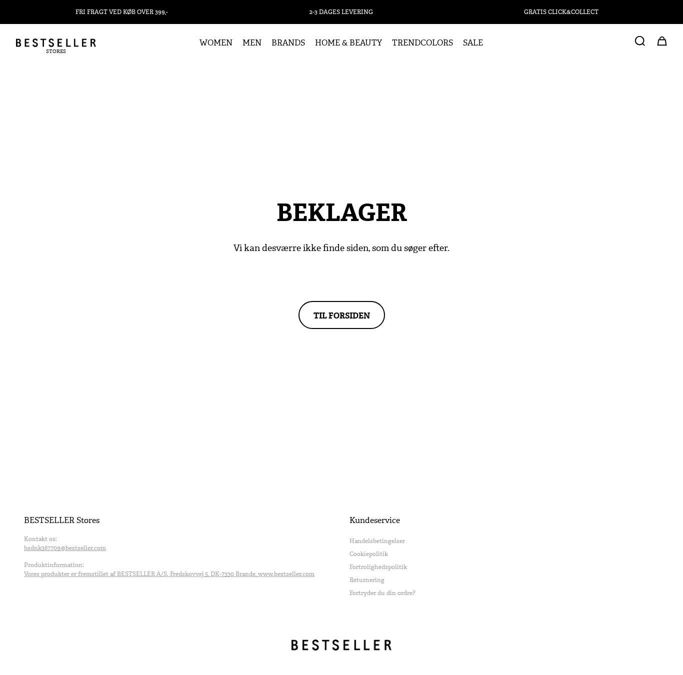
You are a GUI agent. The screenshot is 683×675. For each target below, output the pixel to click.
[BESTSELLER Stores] (56, 43)
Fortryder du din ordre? (383, 593)
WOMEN (216, 43)
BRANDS (288, 43)
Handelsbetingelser (377, 541)
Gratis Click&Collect (561, 12)
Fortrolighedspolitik (378, 567)
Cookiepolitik (369, 554)
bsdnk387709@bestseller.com (65, 548)
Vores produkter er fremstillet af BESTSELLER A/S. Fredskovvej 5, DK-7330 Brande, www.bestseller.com (169, 574)
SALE (473, 43)
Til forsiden (342, 315)
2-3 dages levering (341, 12)
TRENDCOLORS (422, 43)
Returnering (367, 580)
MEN (252, 43)
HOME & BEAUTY (348, 43)
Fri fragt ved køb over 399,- (122, 12)
